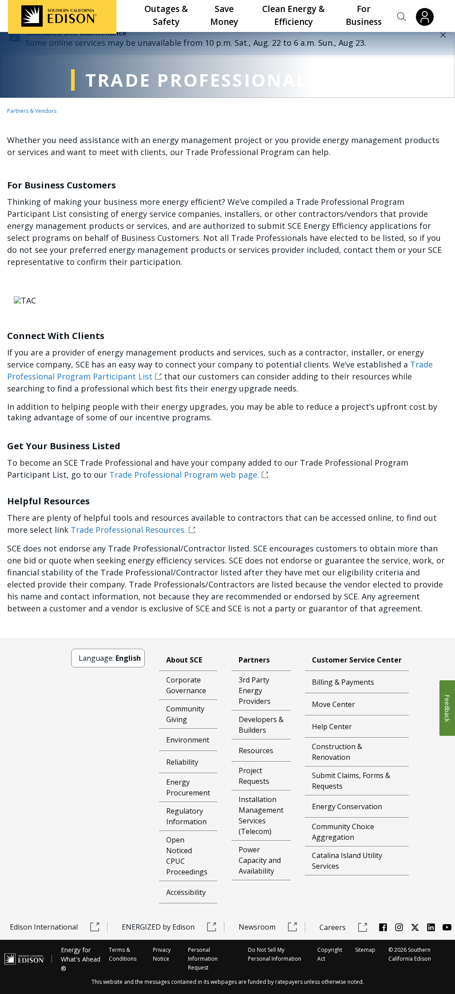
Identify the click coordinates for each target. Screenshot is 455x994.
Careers (332, 927)
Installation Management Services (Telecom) (261, 815)
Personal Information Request (203, 958)
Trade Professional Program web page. (184, 474)
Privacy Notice (162, 954)
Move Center (333, 704)
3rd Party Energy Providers (255, 690)
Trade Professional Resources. (128, 529)
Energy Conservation (347, 806)
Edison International (44, 927)
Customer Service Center (357, 660)
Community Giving (185, 714)
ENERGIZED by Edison (158, 927)
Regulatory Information (186, 816)
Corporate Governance (186, 685)
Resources (256, 750)
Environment (187, 740)
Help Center (332, 726)
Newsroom (257, 927)
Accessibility (186, 892)
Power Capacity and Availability (260, 860)
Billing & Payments (343, 682)
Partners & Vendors (31, 111)
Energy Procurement (188, 787)
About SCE (184, 660)
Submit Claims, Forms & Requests (351, 780)
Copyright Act (329, 954)
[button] (401, 17)
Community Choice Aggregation (343, 832)
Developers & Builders (261, 725)
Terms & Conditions (122, 954)
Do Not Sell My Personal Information (274, 954)
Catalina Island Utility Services (347, 860)
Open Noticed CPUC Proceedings (187, 856)
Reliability (182, 762)
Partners (254, 660)
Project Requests (254, 776)
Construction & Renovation (337, 752)
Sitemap (365, 950)
